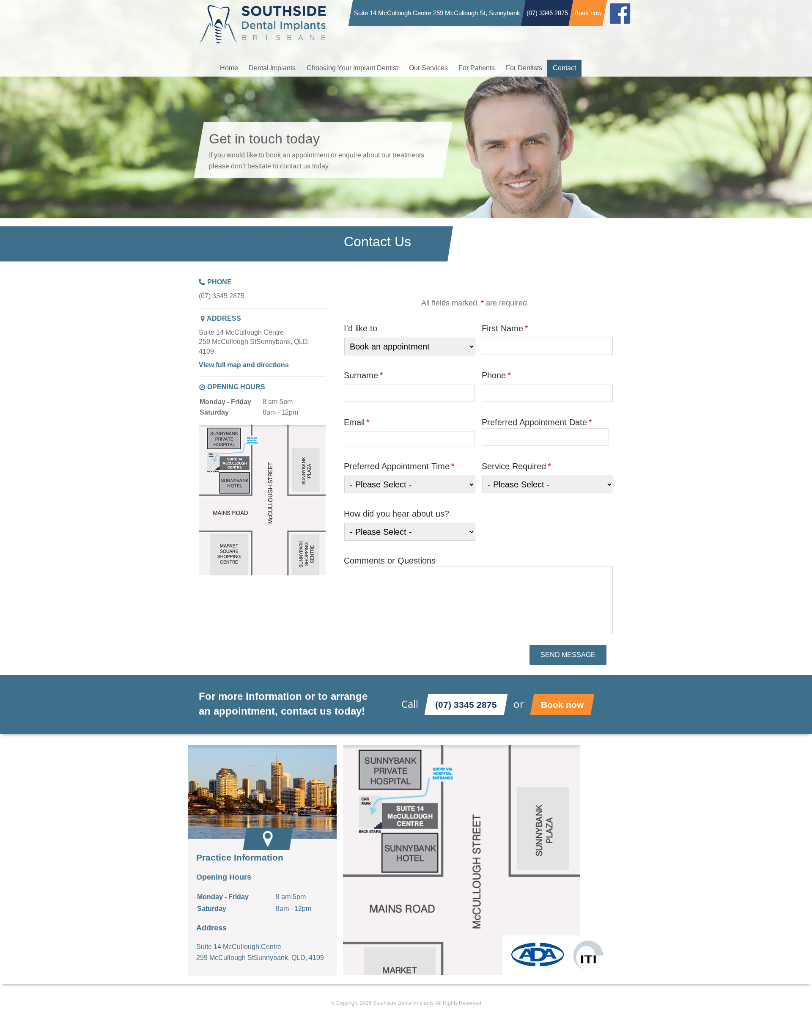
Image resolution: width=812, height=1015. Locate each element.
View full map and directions (244, 365)
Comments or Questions (390, 560)
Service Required (516, 466)
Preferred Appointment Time (399, 466)
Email (357, 422)
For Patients (476, 68)
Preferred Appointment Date (537, 422)
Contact (564, 68)
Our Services (428, 68)
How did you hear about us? (396, 513)
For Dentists (524, 68)
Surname (363, 375)
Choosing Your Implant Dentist (352, 68)
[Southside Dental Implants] (262, 10)
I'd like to (360, 328)
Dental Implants (272, 68)
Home (229, 68)
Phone (496, 375)
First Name (505, 328)
